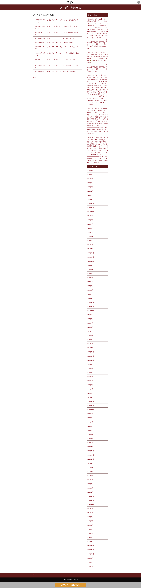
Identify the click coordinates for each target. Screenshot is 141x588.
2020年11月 (90, 455)
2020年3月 (90, 488)
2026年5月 (90, 183)
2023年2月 (90, 343)
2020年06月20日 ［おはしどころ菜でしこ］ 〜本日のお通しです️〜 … (56, 38)
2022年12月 (90, 352)
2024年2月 (90, 294)
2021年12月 (90, 401)
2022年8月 (90, 368)
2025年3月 (90, 240)
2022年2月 (90, 393)
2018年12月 (90, 545)
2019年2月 (90, 537)
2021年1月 (90, 446)
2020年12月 (90, 451)
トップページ (35, 574)
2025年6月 (90, 228)
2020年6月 (90, 475)
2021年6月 (90, 426)
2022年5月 (90, 380)
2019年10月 (90, 504)
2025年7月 (90, 224)
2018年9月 (90, 558)
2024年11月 (90, 257)
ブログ (33, 576)
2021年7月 (90, 422)
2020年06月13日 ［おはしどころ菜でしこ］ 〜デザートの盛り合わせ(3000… (56, 48)
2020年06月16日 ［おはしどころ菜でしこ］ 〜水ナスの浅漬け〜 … (56, 42)
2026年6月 (90, 178)
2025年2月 (90, 244)
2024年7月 (90, 273)
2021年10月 (90, 409)
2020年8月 (90, 467)
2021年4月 (90, 434)
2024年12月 (90, 253)
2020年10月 (90, 459)
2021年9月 (90, 413)
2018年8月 (90, 562)
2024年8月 (90, 269)
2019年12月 (90, 496)
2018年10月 (90, 554)
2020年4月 (90, 484)
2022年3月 (90, 389)
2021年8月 (90, 418)
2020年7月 (90, 471)
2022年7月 (90, 372)
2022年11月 (90, 356)
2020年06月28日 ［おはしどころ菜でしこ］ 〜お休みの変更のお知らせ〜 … (56, 27)
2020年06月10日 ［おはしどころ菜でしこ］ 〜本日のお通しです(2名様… (56, 66)
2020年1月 (90, 492)
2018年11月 (90, 550)
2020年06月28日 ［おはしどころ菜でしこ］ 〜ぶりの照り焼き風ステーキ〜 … (57, 21)
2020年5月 (90, 479)
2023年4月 (90, 335)
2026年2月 (90, 195)
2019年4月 (90, 529)
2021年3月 (90, 438)
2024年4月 (90, 286)
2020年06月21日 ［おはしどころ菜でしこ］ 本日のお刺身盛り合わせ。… (56, 33)
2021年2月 (90, 442)
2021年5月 (90, 430)
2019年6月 (90, 521)
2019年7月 (90, 517)
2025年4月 (90, 236)
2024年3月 (90, 290)
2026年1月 (90, 199)
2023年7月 (90, 323)
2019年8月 (90, 512)
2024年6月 (90, 277)
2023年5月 (90, 331)
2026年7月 (90, 174)
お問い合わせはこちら (70, 585)
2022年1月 (90, 397)
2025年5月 (90, 232)
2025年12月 (90, 203)
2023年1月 (90, 347)
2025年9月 (90, 215)
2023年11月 (90, 306)
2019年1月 (90, 541)
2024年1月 (90, 298)
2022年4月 (90, 385)
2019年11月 (90, 500)
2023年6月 (90, 327)
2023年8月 (90, 319)
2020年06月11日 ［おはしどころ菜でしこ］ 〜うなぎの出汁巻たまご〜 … (57, 60)
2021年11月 (90, 405)
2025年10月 (90, 211)
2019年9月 (90, 508)
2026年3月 (90, 191)
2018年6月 (90, 566)
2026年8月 (90, 170)
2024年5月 (90, 282)
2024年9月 (90, 265)
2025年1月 (90, 248)
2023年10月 (90, 310)
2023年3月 (90, 339)
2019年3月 (90, 533)
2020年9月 (90, 463)
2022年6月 (90, 376)
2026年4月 (90, 187)
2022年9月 (90, 364)
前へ (34, 77)
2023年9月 (90, 315)
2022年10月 (90, 360)
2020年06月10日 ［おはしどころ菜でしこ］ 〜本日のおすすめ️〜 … (56, 71)
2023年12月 (90, 302)
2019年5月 (90, 525)
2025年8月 (90, 220)
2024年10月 (90, 261)
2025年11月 (90, 207)
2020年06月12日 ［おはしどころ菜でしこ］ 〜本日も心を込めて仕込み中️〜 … (57, 54)
